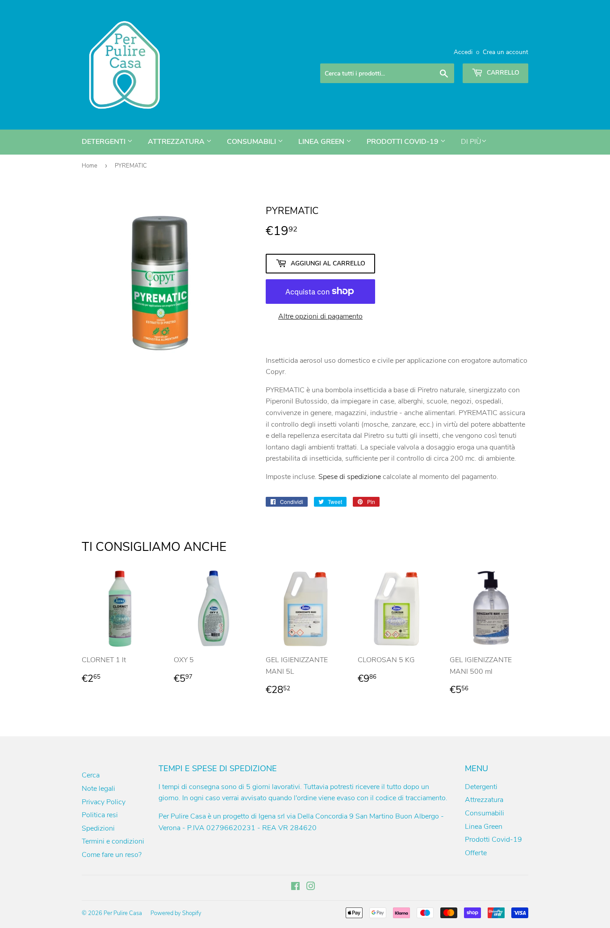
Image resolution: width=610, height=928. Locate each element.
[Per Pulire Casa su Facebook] (295, 887)
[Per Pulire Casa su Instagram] (310, 887)
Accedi (463, 52)
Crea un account (505, 52)
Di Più (471, 142)
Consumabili (252, 142)
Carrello (502, 72)
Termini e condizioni (113, 841)
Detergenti (104, 142)
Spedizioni (98, 828)
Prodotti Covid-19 (403, 142)
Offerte (476, 853)
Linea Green (322, 142)
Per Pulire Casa (123, 913)
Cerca (91, 775)
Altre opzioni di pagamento (320, 316)
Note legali (98, 789)
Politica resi (100, 815)
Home (89, 166)
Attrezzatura (177, 142)
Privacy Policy (103, 802)
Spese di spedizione (349, 477)
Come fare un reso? (112, 855)
